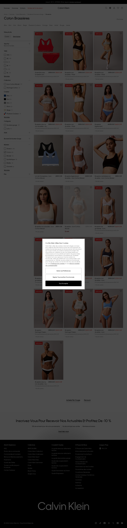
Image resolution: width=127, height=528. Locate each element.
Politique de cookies (58, 263)
